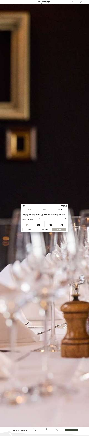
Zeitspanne (16, 428)
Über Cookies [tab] (59, 209)
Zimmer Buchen (71, 429)
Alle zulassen (59, 229)
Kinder (49, 428)
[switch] (38, 225)
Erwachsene (38, 428)
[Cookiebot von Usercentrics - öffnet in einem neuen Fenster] (62, 206)
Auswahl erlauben (44, 229)
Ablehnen (29, 229)
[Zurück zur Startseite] (44, 2)
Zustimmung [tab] (29, 209)
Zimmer (59, 428)
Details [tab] (44, 209)
